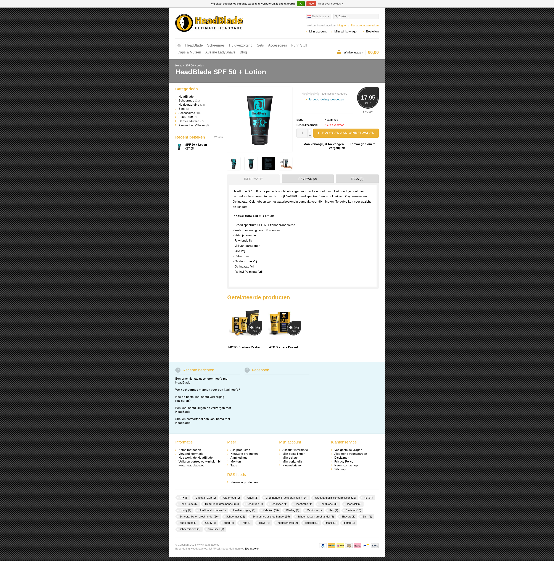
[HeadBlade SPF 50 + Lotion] (233, 169)
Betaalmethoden (190, 449)
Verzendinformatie (191, 453)
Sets (260, 45)
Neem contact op (346, 465)
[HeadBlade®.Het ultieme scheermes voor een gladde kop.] (226, 22)
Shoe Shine (188, 522)
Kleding (292, 510)
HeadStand (303, 504)
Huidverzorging (241, 45)
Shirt (367, 516)
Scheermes (216, 45)
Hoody (185, 510)
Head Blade (189, 504)
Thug (246, 522)
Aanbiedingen (239, 457)
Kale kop (271, 510)
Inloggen (342, 25)
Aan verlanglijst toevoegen (324, 144)
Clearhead (231, 497)
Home (179, 45)
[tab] (252, 178)
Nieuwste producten (244, 453)
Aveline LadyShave (220, 52)
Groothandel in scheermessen (335, 497)
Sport (229, 522)
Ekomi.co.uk (252, 548)
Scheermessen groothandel (315, 516)
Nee (311, 3)
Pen (333, 510)
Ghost (252, 497)
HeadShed (279, 504)
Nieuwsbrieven (292, 465)
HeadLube (254, 504)
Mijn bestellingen (293, 453)
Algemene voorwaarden (350, 453)
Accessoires (277, 45)
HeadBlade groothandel (222, 504)
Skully (210, 522)
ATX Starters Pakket (283, 347)
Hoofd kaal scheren (212, 510)
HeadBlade (194, 45)
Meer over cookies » (330, 3)
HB (368, 497)
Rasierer (353, 510)
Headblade (329, 504)
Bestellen (372, 31)
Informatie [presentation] (253, 179)
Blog (243, 52)
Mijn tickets (290, 457)
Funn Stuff (299, 45)
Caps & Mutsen (189, 52)
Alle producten (240, 449)
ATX (184, 497)
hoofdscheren (288, 522)
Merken (235, 461)
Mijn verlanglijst (292, 461)
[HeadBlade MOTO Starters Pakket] (244, 341)
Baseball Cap (206, 497)
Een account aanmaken (365, 25)
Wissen (218, 137)
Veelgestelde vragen (348, 449)
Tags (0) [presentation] (357, 179)
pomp (349, 522)
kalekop (312, 522)
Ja (300, 3)
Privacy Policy (343, 461)
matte (331, 522)
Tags (233, 465)
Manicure (314, 510)
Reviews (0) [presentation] (307, 179)
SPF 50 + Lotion (194, 65)
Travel (264, 522)
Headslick (353, 504)
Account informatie (295, 449)
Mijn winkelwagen (346, 31)
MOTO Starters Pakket (244, 347)
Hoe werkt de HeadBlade (196, 457)
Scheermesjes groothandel (271, 516)
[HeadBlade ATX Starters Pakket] (283, 341)
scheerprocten (190, 529)
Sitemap (340, 469)
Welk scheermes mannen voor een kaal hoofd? (207, 389)
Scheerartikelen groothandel (199, 516)
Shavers (348, 516)
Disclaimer (341, 457)
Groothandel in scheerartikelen (287, 497)
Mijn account (318, 31)
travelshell (216, 529)
